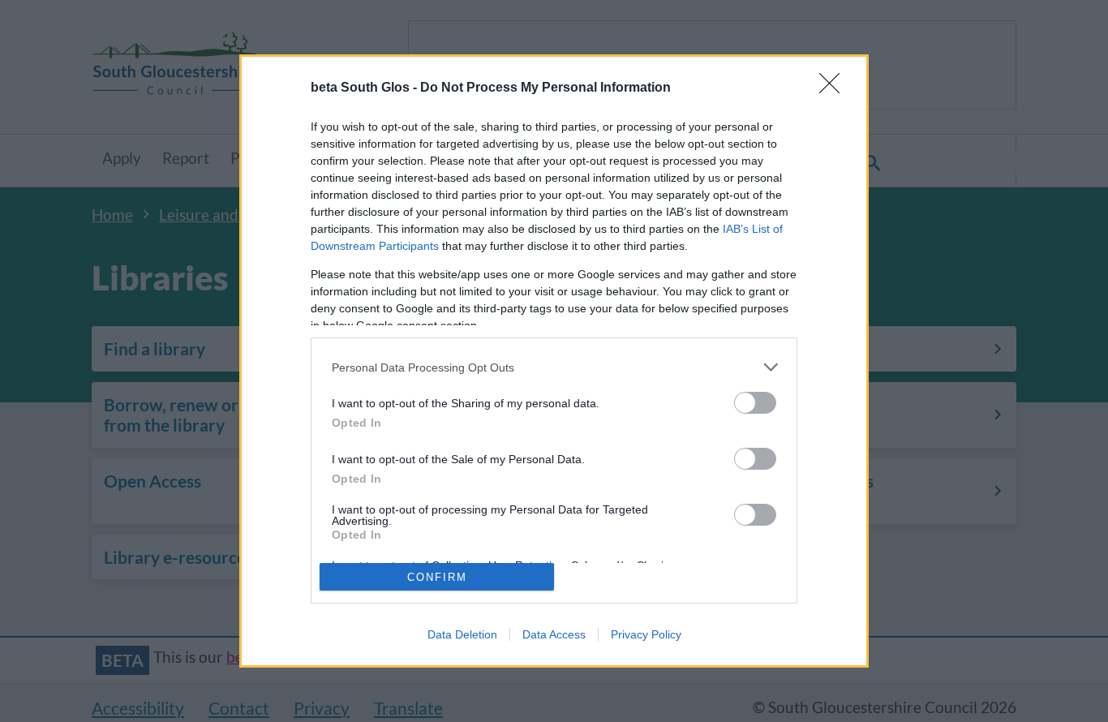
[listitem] (554, 367)
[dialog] (554, 361)
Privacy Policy (646, 634)
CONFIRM (437, 577)
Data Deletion (462, 634)
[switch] (755, 403)
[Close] (834, 88)
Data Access (554, 634)
